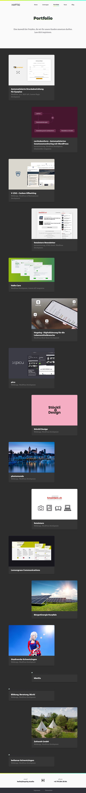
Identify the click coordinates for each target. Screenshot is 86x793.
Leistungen (45, 5)
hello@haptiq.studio (25, 782)
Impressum (37, 790)
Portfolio (56, 4)
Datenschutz (48, 790)
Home (36, 5)
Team (65, 5)
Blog (73, 5)
